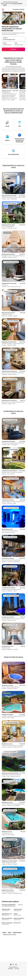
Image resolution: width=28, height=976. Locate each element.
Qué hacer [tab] (20, 904)
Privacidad (10, 968)
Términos (16, 968)
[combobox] (13, 39)
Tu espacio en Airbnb (18, 9)
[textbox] (7, 45)
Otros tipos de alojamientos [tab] (8, 904)
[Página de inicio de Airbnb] (3, 9)
